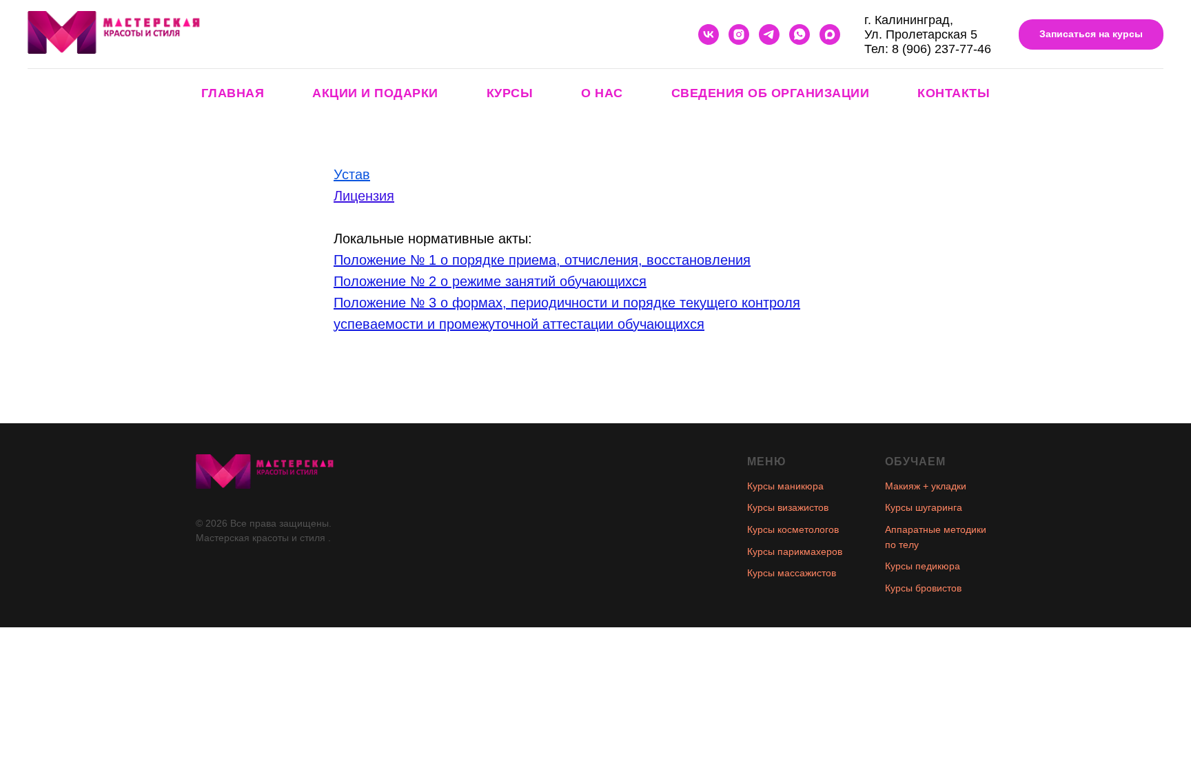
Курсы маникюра (785, 486)
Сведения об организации (770, 93)
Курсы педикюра (922, 565)
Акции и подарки (375, 93)
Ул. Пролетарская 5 (920, 34)
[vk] (708, 34)
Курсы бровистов (923, 588)
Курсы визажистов (787, 507)
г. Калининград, (908, 20)
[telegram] (769, 34)
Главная (233, 93)
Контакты (953, 93)
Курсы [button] (510, 93)
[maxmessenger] (830, 34)
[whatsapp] (799, 34)
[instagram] (739, 34)
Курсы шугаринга (923, 507)
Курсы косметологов (793, 529)
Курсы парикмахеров (794, 551)
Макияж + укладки (925, 486)
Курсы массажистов (791, 572)
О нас (602, 93)
